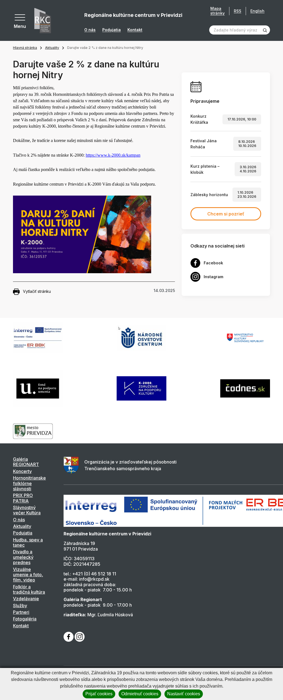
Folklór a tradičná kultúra (29, 589)
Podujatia (111, 30)
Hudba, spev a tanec (28, 542)
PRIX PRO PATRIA (23, 498)
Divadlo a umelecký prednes (23, 557)
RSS (237, 11)
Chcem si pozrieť (225, 214)
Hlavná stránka (25, 48)
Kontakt (134, 30)
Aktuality (52, 48)
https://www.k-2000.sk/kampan (113, 155)
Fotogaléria (24, 619)
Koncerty (22, 471)
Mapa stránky (217, 10)
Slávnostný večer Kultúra (27, 510)
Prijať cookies (98, 693)
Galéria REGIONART (26, 461)
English (257, 11)
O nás (90, 30)
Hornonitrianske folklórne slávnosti (29, 483)
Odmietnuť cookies (139, 693)
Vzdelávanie (26, 598)
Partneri (21, 612)
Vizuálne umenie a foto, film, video (28, 575)
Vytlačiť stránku (37, 291)
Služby (20, 605)
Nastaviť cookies (183, 693)
